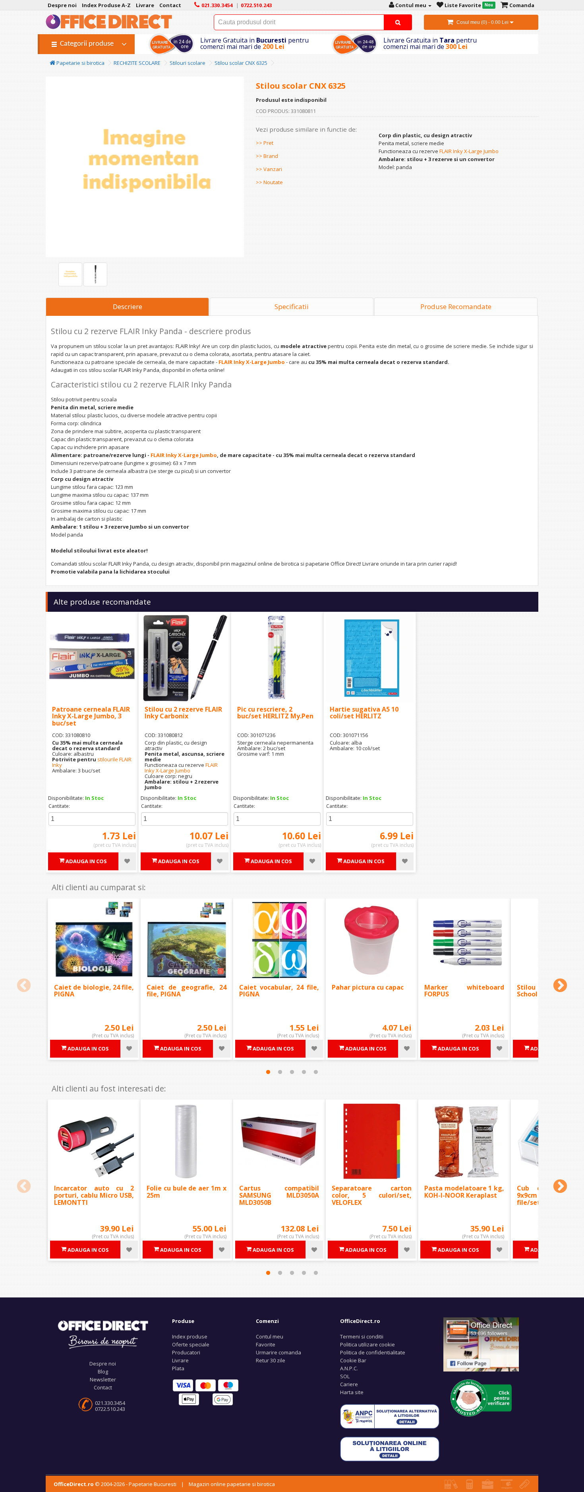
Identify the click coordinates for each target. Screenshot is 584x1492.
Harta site (352, 1392)
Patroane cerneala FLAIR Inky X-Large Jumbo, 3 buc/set (91, 716)
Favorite (265, 1344)
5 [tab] (316, 1072)
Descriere (127, 306)
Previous (24, 986)
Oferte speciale (190, 1344)
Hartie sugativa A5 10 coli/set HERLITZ (364, 713)
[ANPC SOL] (389, 1448)
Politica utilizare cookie (367, 1344)
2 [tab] (280, 1072)
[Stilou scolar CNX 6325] (70, 274)
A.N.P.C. (349, 1368)
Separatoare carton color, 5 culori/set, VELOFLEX (372, 1195)
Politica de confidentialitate (372, 1352)
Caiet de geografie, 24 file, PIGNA (186, 991)
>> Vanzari (269, 169)
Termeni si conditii (361, 1336)
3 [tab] (292, 1072)
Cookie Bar (353, 1360)
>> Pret (264, 142)
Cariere (349, 1384)
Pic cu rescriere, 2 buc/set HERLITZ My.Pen (275, 713)
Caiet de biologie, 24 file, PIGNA (94, 991)
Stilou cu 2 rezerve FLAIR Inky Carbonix (183, 713)
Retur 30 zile (270, 1360)
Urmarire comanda (278, 1352)
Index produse (189, 1336)
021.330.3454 (110, 1402)
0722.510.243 (110, 1408)
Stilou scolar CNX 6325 (241, 62)
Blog (103, 1371)
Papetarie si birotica (79, 62)
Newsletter (103, 1379)
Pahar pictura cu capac (368, 987)
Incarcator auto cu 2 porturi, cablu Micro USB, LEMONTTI (94, 1195)
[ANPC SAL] (389, 1416)
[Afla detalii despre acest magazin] (481, 1397)
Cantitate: (59, 806)
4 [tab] (304, 1072)
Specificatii (292, 306)
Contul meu (269, 1336)
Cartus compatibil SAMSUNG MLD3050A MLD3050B (279, 1195)
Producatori (186, 1352)
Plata (178, 1368)
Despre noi (102, 1363)
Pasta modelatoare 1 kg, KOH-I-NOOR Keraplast (464, 1192)
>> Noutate (269, 182)
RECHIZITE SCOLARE (137, 62)
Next (560, 986)
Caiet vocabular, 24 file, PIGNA (279, 991)
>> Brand (267, 156)
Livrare (180, 1360)
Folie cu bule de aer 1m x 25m (186, 1192)
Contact (103, 1387)
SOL (345, 1376)
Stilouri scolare (187, 62)
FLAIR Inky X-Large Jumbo (469, 151)
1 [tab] (268, 1072)
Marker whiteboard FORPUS (464, 991)
